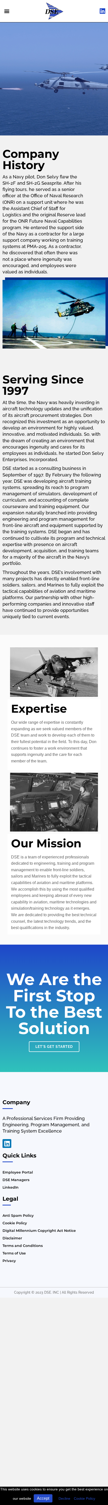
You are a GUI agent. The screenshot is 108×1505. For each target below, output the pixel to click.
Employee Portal (18, 1172)
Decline (64, 1498)
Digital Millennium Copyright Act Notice (39, 1230)
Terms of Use (14, 1253)
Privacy (9, 1260)
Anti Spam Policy (18, 1215)
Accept (43, 1498)
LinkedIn (11, 1187)
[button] (7, 11)
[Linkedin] (7, 1143)
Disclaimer (12, 1238)
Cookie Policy (84, 1498)
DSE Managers (16, 1180)
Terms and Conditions (23, 1245)
